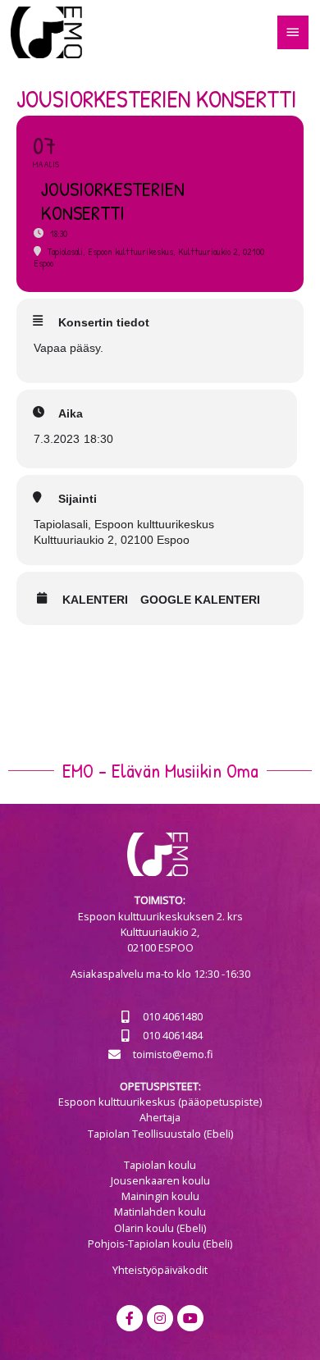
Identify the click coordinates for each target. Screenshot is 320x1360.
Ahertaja (160, 1117)
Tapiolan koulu (160, 1164)
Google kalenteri (200, 599)
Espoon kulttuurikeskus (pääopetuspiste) (160, 1101)
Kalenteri (95, 599)
